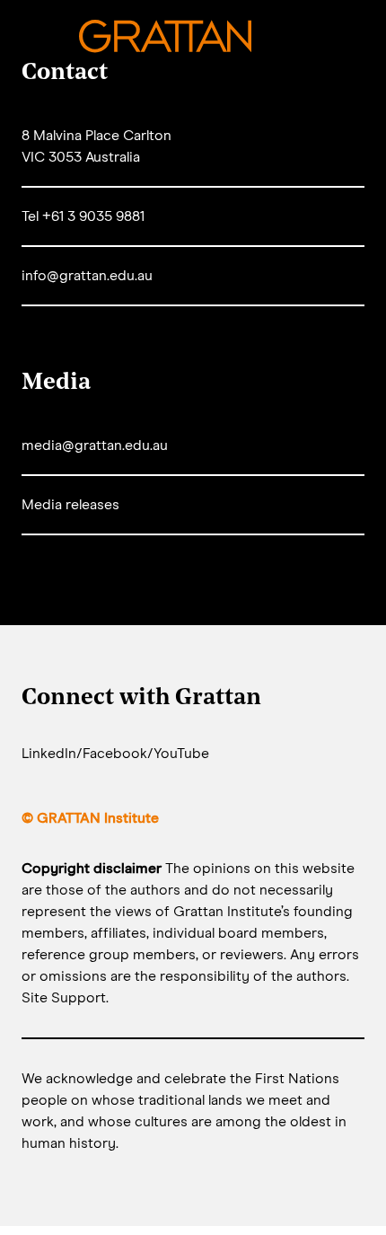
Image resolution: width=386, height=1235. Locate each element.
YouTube (181, 753)
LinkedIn (49, 753)
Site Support (64, 998)
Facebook (115, 753)
